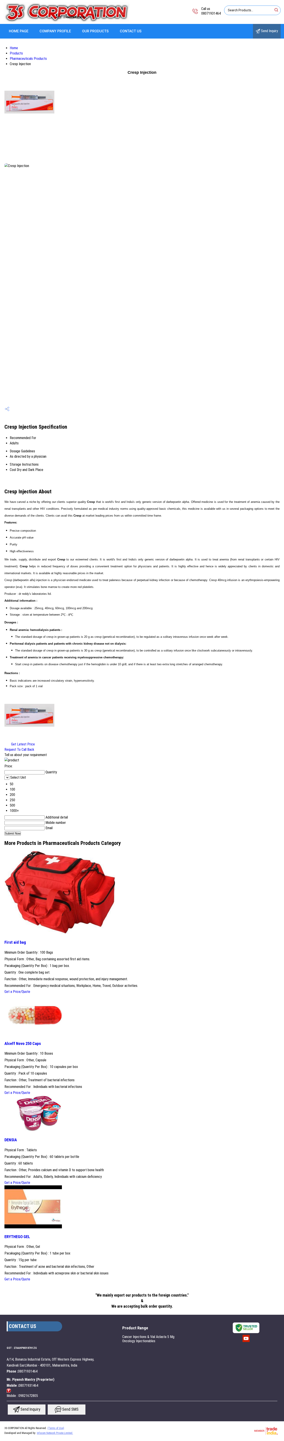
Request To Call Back (19, 749)
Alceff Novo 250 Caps (22, 1043)
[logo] (66, 21)
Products (16, 53)
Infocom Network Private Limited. (55, 1433)
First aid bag (15, 942)
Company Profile (55, 31)
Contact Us (131, 31)
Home (14, 48)
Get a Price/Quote (17, 992)
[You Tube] (246, 1341)
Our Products (95, 31)
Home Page (18, 31)
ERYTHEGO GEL (17, 1236)
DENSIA (10, 1140)
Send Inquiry (269, 31)
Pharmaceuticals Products (28, 58)
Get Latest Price (22, 744)
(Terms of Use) (55, 1428)
